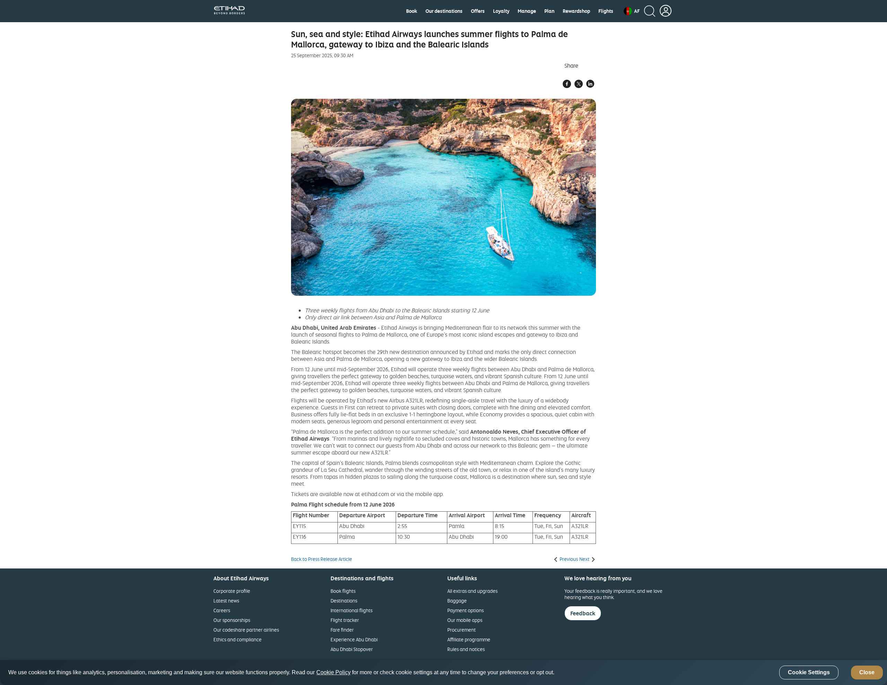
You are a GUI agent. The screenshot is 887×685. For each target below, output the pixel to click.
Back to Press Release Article (321, 559)
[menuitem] (411, 11)
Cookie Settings (809, 673)
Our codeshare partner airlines (246, 629)
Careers (221, 610)
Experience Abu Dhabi (354, 639)
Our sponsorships (231, 620)
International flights (351, 610)
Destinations (344, 600)
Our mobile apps (464, 620)
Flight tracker (345, 620)
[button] (632, 11)
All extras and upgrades (472, 591)
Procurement (461, 629)
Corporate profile (231, 591)
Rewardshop (576, 11)
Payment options (465, 610)
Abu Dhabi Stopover (352, 649)
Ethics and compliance (237, 639)
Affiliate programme (468, 639)
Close (867, 673)
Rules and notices (466, 649)
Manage (527, 11)
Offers (478, 11)
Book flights (343, 591)
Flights (605, 11)
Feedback (582, 613)
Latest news (226, 600)
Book (411, 11)
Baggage (457, 600)
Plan (549, 11)
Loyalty (501, 11)
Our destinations (444, 11)
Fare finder (342, 629)
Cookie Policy (333, 673)
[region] (443, 672)
